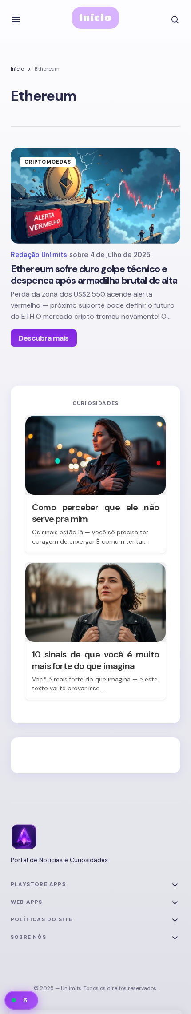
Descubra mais (44, 338)
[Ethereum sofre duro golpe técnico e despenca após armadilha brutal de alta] (95, 196)
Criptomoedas (47, 162)
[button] (16, 19)
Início (95, 17)
